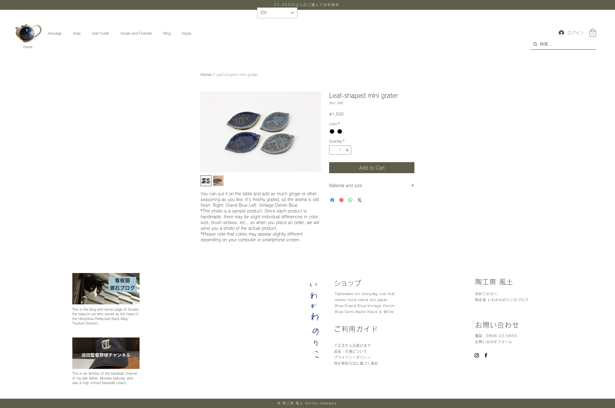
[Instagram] (477, 355)
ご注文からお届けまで (352, 345)
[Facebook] (486, 355)
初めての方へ (486, 294)
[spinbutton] (340, 150)
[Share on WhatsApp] (350, 200)
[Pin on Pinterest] (341, 200)
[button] (592, 33)
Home (27, 47)
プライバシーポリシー (353, 357)
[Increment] (347, 150)
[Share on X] (360, 200)
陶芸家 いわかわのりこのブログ (502, 300)
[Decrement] (333, 150)
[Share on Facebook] (332, 200)
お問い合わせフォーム (493, 341)
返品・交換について (350, 351)
